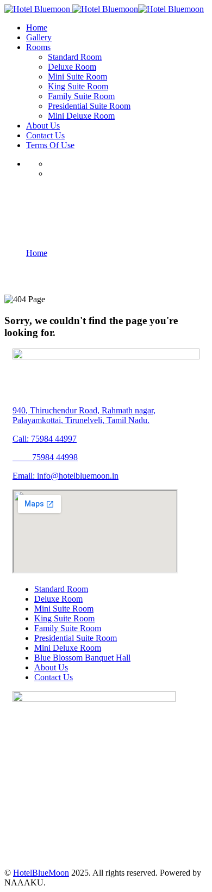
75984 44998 (45, 457)
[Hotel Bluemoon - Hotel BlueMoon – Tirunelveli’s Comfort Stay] (37, 9)
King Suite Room (64, 618)
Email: (25, 475)
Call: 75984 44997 (45, 438)
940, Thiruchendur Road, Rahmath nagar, (84, 410)
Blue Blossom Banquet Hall (82, 657)
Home (36, 253)
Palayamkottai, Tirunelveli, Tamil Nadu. (81, 420)
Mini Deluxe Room (67, 647)
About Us (51, 667)
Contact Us (53, 677)
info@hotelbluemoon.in (78, 475)
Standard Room (61, 589)
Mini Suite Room (63, 608)
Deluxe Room (58, 598)
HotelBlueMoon (41, 872)
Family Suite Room (67, 628)
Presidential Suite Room (75, 638)
